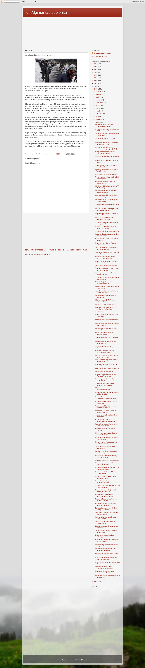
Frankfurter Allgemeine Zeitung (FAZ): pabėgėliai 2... (105, 191)
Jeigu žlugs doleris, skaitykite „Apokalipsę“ (105, 447)
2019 (96, 83)
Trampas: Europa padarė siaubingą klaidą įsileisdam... (107, 223)
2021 (96, 78)
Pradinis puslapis (56, 250)
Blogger (84, 660)
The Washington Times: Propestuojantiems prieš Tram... (106, 347)
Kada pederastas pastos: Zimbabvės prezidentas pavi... (106, 397)
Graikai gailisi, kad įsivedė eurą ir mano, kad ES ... (106, 518)
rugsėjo (98, 100)
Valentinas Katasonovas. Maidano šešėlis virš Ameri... (106, 291)
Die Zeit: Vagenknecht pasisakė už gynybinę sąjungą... (106, 356)
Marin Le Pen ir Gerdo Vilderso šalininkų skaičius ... (105, 244)
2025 (96, 67)
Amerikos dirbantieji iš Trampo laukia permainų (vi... (105, 139)
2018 (96, 86)
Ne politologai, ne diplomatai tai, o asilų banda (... (106, 296)
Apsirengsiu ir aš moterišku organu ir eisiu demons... (107, 273)
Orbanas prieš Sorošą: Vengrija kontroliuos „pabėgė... (105, 406)
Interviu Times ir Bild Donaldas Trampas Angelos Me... (105, 375)
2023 (96, 72)
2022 (96, 75)
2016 (96, 581)
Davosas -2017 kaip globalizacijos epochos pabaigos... (106, 320)
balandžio (99, 114)
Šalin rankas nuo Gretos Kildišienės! (107, 369)
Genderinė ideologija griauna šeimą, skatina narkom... (107, 513)
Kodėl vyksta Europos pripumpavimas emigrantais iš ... (107, 420)
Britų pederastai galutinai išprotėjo (106, 174)
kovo (97, 116)
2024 (96, 69)
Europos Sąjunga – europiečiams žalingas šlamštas (106, 509)
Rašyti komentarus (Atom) (43, 254)
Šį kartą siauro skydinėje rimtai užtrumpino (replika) (105, 490)
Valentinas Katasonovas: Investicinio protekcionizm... (107, 253)
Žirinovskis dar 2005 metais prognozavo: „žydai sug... (104, 572)
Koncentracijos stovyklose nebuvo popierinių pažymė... (106, 481)
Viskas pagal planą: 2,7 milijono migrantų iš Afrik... (105, 182)
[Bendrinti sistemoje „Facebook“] (72, 154)
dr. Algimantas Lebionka (46, 12)
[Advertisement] (72, 33)
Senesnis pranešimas (77, 250)
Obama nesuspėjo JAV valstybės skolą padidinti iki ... (106, 301)
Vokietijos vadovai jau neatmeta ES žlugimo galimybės (107, 468)
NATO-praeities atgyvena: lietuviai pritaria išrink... (106, 360)
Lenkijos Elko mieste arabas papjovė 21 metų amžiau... (107, 563)
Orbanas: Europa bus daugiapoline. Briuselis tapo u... (107, 235)
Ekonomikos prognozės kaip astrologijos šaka (104, 536)
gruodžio (99, 91)
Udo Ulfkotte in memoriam (104, 371)
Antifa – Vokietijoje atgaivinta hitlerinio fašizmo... (104, 333)
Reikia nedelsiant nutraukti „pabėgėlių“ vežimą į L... (104, 218)
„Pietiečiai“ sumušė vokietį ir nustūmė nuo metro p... (104, 384)
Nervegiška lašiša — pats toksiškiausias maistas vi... (104, 567)
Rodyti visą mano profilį (99, 56)
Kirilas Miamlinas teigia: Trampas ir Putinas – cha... (107, 262)
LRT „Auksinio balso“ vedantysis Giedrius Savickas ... (106, 558)
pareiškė (28, 88)
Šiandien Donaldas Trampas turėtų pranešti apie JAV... (107, 269)
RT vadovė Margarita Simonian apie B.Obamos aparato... (107, 130)
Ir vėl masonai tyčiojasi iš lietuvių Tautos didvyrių (106, 472)
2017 (96, 89)
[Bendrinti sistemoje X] (70, 154)
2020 (96, 80)
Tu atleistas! (99, 312)
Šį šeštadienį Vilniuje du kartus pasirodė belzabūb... (105, 282)
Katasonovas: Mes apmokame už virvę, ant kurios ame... (106, 545)
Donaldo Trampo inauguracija (105, 304)
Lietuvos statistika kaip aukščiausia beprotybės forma (107, 143)
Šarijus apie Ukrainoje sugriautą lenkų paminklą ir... (106, 456)
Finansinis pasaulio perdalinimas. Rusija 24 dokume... (106, 463)
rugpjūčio (99, 102)
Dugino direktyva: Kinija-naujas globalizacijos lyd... (105, 342)
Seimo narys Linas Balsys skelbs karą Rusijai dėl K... (106, 166)
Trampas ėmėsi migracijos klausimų (107, 231)
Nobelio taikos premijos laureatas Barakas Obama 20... (106, 500)
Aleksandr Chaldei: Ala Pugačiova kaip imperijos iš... (106, 338)
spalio (98, 97)
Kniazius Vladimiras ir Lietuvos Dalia (107, 460)
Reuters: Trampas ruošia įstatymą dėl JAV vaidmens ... (106, 209)
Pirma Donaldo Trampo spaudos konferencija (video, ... (106, 443)
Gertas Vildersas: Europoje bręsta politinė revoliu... (106, 554)
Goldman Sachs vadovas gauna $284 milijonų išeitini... (106, 227)
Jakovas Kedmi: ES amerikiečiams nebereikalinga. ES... (106, 196)
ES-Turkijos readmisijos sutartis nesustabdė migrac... (105, 388)
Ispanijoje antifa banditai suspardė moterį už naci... (106, 170)
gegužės (99, 111)
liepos (98, 105)
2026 (96, 64)
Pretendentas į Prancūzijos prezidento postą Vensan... (105, 495)
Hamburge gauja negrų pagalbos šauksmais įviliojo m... (106, 452)
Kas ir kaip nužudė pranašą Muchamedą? (104, 379)
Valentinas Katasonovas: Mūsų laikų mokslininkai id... (107, 540)
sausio (98, 122)
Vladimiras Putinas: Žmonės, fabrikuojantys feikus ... (104, 351)
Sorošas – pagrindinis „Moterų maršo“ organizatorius (105, 257)
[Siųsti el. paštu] (66, 154)
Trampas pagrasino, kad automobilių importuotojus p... (107, 486)
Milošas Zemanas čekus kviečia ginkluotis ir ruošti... (105, 477)
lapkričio (99, 94)
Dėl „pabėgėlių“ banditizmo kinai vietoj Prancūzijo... (106, 329)
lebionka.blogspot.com (102, 53)
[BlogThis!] (68, 154)
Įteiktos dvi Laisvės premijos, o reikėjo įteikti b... (105, 411)
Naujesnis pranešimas (35, 250)
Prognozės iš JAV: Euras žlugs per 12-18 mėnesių (106, 200)
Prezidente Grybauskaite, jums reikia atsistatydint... (105, 504)
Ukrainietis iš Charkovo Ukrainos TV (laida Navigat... (107, 187)
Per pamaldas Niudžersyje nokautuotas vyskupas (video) (106, 148)
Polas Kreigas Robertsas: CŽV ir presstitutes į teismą (106, 365)
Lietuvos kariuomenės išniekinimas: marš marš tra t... (107, 324)
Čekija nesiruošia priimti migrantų (106, 265)
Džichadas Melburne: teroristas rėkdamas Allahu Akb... (105, 308)
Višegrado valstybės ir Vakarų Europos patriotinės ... (105, 152)
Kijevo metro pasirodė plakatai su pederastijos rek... (106, 434)
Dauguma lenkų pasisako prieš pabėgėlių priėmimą (105, 549)
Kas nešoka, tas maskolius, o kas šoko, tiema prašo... (106, 425)
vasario (98, 119)
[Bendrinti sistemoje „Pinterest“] (74, 154)
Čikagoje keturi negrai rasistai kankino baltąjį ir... (105, 522)
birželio (98, 108)
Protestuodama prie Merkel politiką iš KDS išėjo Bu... (107, 393)
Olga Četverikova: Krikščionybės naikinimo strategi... (106, 248)
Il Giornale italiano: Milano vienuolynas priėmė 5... (104, 125)
